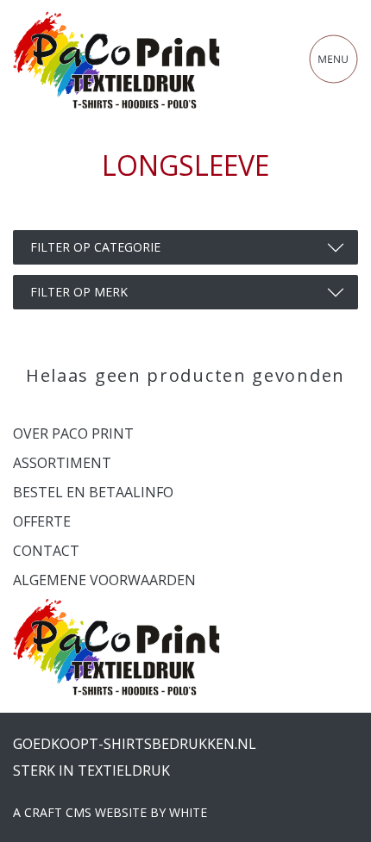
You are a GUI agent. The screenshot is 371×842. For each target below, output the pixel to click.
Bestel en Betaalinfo (93, 492)
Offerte (42, 521)
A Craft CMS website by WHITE (110, 812)
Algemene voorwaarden (104, 580)
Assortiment (62, 462)
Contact (46, 550)
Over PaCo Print (73, 433)
